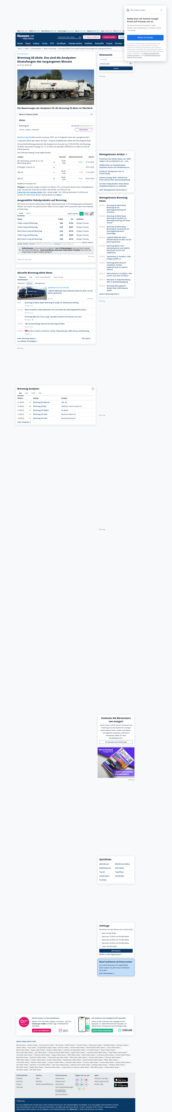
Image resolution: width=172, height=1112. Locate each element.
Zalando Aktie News (52, 1067)
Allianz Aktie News (108, 1050)
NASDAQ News (109, 1045)
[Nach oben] (129, 1109)
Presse (19, 1084)
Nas (76, 31)
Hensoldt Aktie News (24, 1055)
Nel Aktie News (22, 1065)
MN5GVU (26, 244)
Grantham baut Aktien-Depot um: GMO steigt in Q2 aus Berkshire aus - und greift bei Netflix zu (115, 160)
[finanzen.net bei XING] (86, 1084)
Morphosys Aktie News (72, 1060)
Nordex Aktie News (96, 1057)
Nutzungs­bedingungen (64, 1087)
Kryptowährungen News (47, 1047)
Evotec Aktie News (54, 1060)
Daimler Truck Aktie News (40, 1065)
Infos (59, 195)
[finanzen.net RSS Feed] (84, 1089)
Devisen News (122, 1045)
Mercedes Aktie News (78, 1057)
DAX (18, 31)
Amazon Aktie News (54, 1050)
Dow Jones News (95, 1045)
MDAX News (70, 1045)
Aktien (20, 43)
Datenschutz (60, 1081)
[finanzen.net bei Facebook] (82, 1080)
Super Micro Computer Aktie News (75, 1067)
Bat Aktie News (22, 1067)
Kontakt (19, 1078)
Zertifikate (61, 43)
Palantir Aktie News (38, 1062)
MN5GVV (90, 242)
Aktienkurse (104, 864)
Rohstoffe (99, 43)
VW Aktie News (35, 1070)
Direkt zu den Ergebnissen (110, 954)
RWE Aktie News (74, 1055)
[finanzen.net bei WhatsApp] (79, 1089)
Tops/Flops (119, 872)
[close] (161, 10)
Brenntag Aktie (36, 49)
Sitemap (19, 1087)
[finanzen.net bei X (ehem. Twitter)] (77, 1084)
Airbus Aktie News (122, 1055)
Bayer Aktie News (38, 1050)
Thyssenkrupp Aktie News (58, 1057)
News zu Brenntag (50, 49)
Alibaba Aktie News (99, 1065)
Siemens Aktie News (73, 1062)
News (28, 43)
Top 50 (102, 872)
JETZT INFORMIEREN (41, 1030)
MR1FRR (32, 244)
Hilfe (38, 1078)
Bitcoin (89, 31)
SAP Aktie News (41, 1052)
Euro (102, 31)
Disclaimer (59, 1084)
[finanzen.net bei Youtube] (86, 1080)
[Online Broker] (26, 38)
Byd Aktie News (22, 1057)
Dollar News (21, 1047)
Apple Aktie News (78, 1052)
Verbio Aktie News (112, 1067)
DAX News (60, 1045)
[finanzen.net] (25, 36)
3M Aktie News (22, 1070)
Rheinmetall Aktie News (95, 1047)
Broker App (99, 1084)
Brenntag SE (24, 126)
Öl (114, 31)
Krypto (109, 43)
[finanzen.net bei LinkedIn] (82, 1084)
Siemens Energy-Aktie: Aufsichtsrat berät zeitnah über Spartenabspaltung (114, 178)
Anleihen (88, 43)
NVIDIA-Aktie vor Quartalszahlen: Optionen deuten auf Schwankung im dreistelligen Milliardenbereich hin (114, 166)
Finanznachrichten (46, 1045)
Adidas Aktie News (122, 1062)
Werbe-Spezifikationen (45, 1084)
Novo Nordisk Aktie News (92, 1060)
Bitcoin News (64, 1047)
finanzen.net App (101, 1078)
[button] (92, 37)
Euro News (32, 1047)
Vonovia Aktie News (112, 1057)
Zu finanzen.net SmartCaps (116, 742)
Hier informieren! (106, 973)
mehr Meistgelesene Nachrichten (112, 190)
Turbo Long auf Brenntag (27, 223)
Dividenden (119, 876)
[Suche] (80, 37)
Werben (39, 1081)
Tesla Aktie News (113, 1047)
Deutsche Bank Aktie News (58, 1052)
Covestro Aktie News (56, 1062)
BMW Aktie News (36, 1067)
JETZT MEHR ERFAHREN (102, 1030)
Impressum (59, 1078)
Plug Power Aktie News (117, 1052)
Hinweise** (57, 244)
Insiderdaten (104, 876)
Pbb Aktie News (97, 1067)
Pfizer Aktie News (111, 1060)
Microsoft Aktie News (24, 1052)
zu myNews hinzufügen (26, 341)
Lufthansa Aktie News (105, 1055)
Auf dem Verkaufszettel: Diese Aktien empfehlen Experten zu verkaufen (114, 185)
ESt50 (31, 31)
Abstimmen (116, 951)
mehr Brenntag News (26, 338)
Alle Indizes (119, 868)
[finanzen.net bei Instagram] (77, 1080)
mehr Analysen (23, 422)
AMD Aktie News (22, 1060)
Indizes (36, 43)
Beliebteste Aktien (122, 864)
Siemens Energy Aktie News (74, 1050)
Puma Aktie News (107, 1062)
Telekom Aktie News (116, 1065)
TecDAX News (82, 1045)
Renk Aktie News (88, 1055)
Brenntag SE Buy (39, 406)
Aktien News (32, 1045)
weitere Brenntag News (108, 294)
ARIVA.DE (73, 1109)
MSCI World (45, 31)
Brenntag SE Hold (40, 414)
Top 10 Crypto (62, 31)
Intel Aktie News (22, 1062)
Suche (116, 68)
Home (20, 49)
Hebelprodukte (75, 43)
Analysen (35, 130)
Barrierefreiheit (61, 1095)
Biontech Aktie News (38, 1057)
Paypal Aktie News (59, 1055)
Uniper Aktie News (38, 1060)
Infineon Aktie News (42, 1055)
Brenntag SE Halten (41, 410)
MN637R (84, 242)
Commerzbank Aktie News (96, 1052)
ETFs (52, 43)
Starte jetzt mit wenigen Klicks (29, 192)
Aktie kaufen (83, 130)
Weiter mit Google (145, 37)
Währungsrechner (102, 1081)
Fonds (45, 43)
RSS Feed (86, 338)
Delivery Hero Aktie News (80, 1065)
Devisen (118, 43)
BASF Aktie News (22, 1050)
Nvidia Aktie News (77, 1047)
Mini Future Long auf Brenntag (29, 231)
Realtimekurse (105, 868)
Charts (21, 130)
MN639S (19, 244)
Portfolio (102, 880)
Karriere (19, 1081)
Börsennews (21, 1045)
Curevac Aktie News (90, 1062)
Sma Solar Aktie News (60, 1065)
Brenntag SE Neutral (41, 402)
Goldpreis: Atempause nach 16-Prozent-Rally (111, 172)
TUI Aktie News (93, 1050)
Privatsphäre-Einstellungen (60, 1091)
